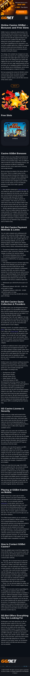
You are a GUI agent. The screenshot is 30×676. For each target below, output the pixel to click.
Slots (2, 329)
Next (27, 131)
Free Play (9, 124)
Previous (2, 131)
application (4, 503)
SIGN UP (15, 85)
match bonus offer (23, 189)
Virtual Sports (14, 331)
